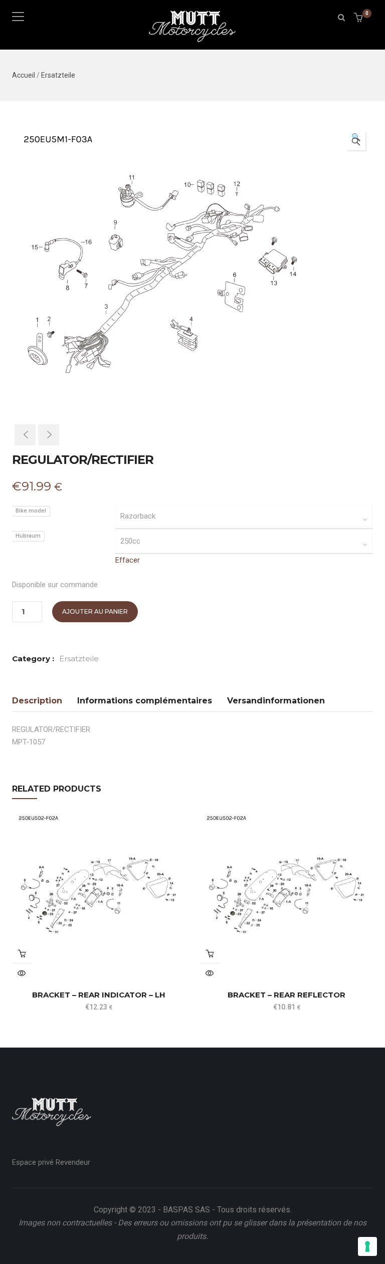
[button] (359, 18)
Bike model (31, 511)
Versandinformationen (276, 700)
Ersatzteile (58, 75)
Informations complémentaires (144, 700)
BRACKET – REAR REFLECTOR (286, 994)
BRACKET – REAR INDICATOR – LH (98, 994)
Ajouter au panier (95, 611)
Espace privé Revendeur (51, 1162)
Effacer (127, 560)
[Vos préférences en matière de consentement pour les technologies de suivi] (367, 1246)
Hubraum (28, 536)
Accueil (23, 75)
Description (37, 700)
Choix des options (21, 953)
